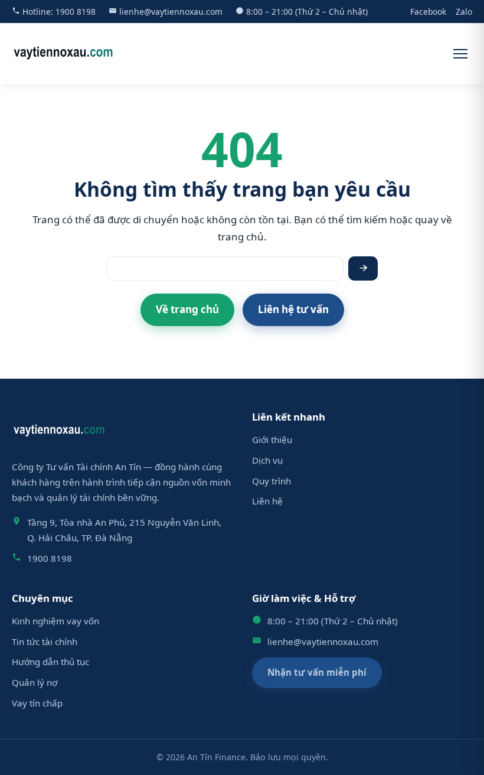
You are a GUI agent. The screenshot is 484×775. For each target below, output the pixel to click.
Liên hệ (267, 501)
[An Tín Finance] (63, 53)
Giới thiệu (272, 439)
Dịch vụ (267, 460)
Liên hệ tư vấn (293, 309)
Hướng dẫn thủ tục (50, 661)
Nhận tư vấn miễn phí (317, 672)
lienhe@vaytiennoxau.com (171, 11)
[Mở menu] (460, 53)
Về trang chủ (187, 309)
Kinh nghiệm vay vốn (55, 621)
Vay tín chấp (37, 703)
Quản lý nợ (34, 682)
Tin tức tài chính (44, 641)
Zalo (464, 11)
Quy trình (271, 481)
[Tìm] (363, 268)
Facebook (428, 11)
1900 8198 (75, 11)
